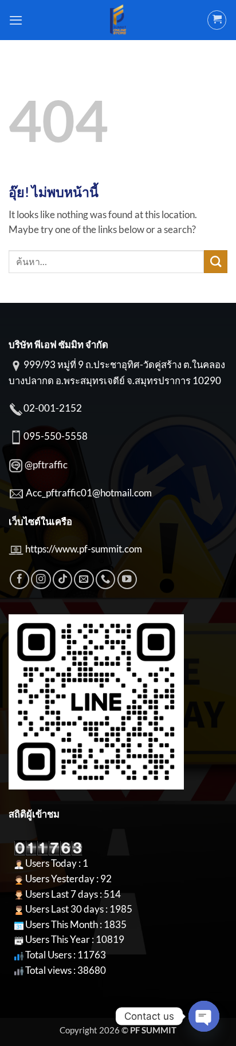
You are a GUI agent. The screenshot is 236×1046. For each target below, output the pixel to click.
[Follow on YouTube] (127, 579)
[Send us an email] (83, 579)
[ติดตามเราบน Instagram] (40, 579)
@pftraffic (46, 465)
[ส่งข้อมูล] (215, 262)
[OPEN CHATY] (203, 1016)
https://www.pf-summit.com (83, 549)
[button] (16, 20)
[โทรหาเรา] (105, 579)
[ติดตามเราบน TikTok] (62, 579)
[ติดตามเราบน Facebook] (19, 579)
